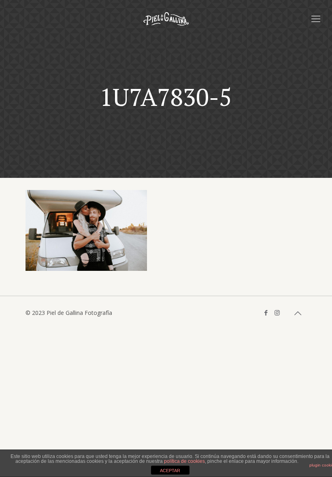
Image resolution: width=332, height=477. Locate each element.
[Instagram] (277, 312)
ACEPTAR (170, 470)
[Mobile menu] (316, 18)
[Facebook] (266, 312)
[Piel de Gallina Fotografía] (166, 18)
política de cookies (184, 461)
